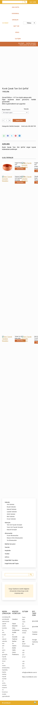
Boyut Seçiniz (6, 109)
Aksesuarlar (8, 533)
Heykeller (8, 550)
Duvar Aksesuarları (12, 535)
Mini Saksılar (11, 516)
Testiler (7, 554)
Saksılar (7, 502)
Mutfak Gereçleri (14, 126)
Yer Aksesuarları (12, 540)
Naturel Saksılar (11, 509)
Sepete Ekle (19, 120)
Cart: (33, 2)
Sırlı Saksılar (10, 504)
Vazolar (7, 547)
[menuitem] (29, 23)
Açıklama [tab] (6, 144)
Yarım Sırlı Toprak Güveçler (15, 527)
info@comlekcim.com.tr (29, 672)
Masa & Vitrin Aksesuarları (15, 538)
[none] (29, 23)
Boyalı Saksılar (11, 507)
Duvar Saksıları (11, 519)
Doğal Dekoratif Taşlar (12, 563)
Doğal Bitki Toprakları (11, 560)
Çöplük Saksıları (12, 511)
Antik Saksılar (11, 514)
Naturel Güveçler (12, 529)
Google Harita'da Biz (35, 642)
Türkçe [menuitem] (29, 23)
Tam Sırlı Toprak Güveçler (14, 525)
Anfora (7, 557)
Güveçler (7, 522)
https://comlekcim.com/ (29, 677)
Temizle (26, 109)
